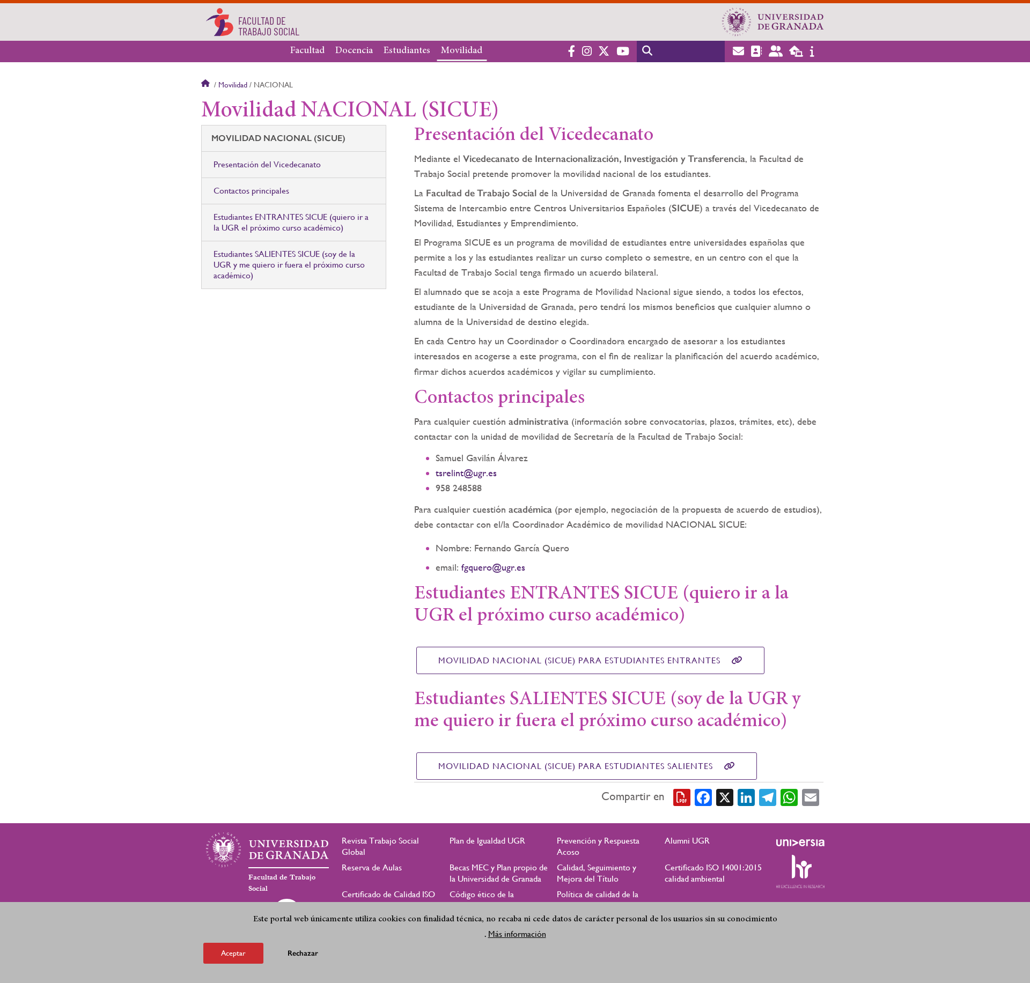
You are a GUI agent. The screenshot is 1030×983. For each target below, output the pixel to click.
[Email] (810, 796)
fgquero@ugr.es (493, 567)
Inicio (206, 84)
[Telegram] (767, 796)
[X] (724, 796)
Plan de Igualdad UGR (487, 841)
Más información (517, 934)
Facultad (307, 51)
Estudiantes (407, 51)
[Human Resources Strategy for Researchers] (800, 871)
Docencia (354, 51)
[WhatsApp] (789, 796)
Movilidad (461, 51)
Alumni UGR (687, 841)
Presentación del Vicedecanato (267, 164)
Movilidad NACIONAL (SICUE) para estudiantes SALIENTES (575, 766)
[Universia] (800, 842)
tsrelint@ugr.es (466, 472)
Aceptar (233, 953)
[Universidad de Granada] (773, 22)
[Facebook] (703, 796)
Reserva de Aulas (372, 867)
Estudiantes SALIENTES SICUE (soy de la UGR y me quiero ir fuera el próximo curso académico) (289, 264)
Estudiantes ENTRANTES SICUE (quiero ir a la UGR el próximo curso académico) (291, 222)
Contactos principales (251, 191)
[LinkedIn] (746, 796)
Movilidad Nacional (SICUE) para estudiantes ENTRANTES (579, 660)
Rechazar (303, 953)
